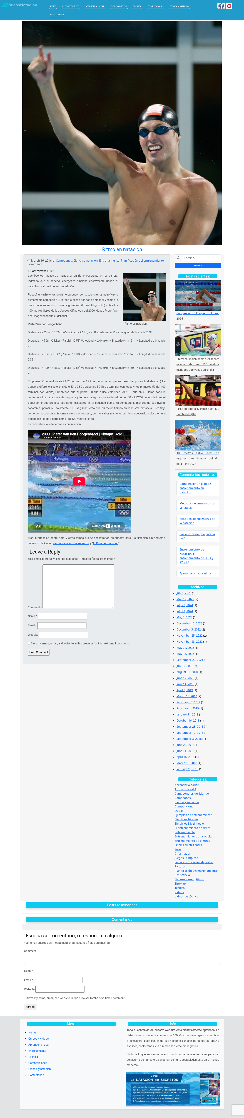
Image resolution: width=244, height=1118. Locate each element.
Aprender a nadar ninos (196, 573)
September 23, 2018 (189, 727)
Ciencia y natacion (179, 6)
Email (32, 625)
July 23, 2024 (184, 605)
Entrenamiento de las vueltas (194, 836)
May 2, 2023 (184, 617)
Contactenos (57, 14)
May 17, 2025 (185, 599)
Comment (35, 607)
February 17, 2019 (188, 702)
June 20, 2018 (185, 745)
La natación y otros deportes (194, 862)
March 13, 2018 (186, 763)
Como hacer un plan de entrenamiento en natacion (195, 488)
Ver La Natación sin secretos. (71, 543)
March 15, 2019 (186, 696)
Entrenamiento (119, 6)
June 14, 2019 (185, 684)
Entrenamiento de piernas (192, 841)
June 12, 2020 (185, 678)
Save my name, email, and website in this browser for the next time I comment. (80, 643)
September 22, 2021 (189, 660)
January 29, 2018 (187, 769)
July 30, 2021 (184, 666)
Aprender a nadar (95, 6)
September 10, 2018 (189, 733)
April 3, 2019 (184, 690)
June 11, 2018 (185, 751)
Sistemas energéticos (189, 879)
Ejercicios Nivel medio (189, 824)
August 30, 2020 (187, 672)
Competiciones (155, 6)
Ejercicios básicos (186, 819)
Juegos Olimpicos (186, 858)
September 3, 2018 (189, 739)
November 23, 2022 (189, 642)
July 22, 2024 (184, 611)
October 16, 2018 (188, 720)
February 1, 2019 (187, 708)
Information (183, 854)
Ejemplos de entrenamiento (193, 815)
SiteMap (180, 884)
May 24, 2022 (185, 648)
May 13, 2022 (185, 654)
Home (53, 6)
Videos (179, 892)
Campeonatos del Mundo (192, 794)
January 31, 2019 (187, 714)
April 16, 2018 (185, 757)
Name (32, 616)
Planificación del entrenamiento (142, 260)
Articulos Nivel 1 (185, 789)
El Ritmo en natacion (105, 543)
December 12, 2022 (189, 623)
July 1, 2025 (183, 593)
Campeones (64, 260)
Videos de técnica (186, 896)
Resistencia (182, 875)
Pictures (180, 866)
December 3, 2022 (188, 629)
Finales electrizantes (188, 845)
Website (33, 634)
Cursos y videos (70, 6)
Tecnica (137, 6)
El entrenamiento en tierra (192, 828)
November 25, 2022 (189, 635)
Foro (178, 849)
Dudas (179, 811)
